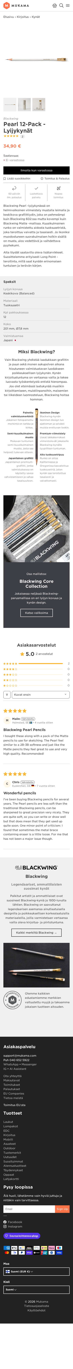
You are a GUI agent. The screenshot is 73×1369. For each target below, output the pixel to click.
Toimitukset (11, 1084)
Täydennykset (13, 1170)
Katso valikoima (36, 613)
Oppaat (8, 1174)
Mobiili (8, 1139)
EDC (6, 1130)
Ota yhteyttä (12, 1076)
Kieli (6, 1282)
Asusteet (9, 1143)
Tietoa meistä (13, 1098)
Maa (6, 1263)
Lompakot (10, 1126)
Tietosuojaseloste (36, 1306)
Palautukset (11, 1089)
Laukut (8, 1122)
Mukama (42, 1301)
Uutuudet (10, 1157)
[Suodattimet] (7, 695)
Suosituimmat (13, 1161)
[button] (54, 5)
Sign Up (62, 1209)
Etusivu (8, 17)
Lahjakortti (11, 1179)
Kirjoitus (23, 17)
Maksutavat (11, 1080)
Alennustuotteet (14, 1165)
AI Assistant (18, 1068)
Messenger (29, 1064)
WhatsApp (11, 1064)
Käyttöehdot (36, 1310)
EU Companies (13, 1093)
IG (4, 1068)
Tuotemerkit (12, 1152)
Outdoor (9, 1148)
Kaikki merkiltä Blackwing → (36, 932)
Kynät (36, 17)
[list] (36, 59)
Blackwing (10, 118)
